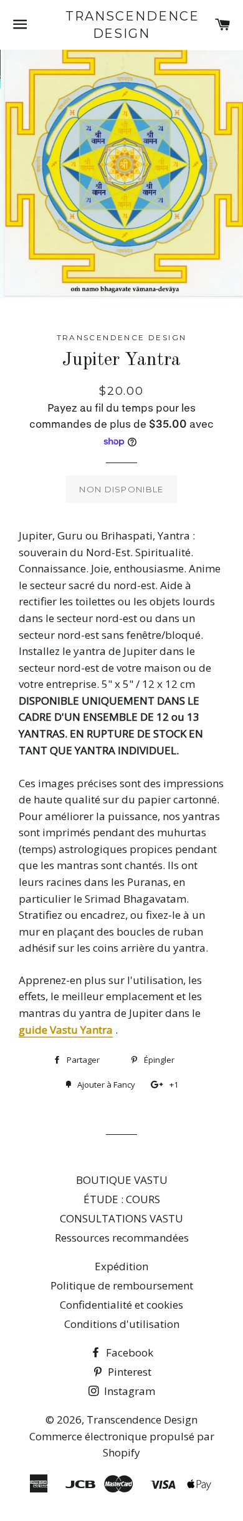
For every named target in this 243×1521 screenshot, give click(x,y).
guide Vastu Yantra (66, 1029)
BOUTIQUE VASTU (122, 1180)
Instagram (128, 1391)
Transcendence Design (121, 25)
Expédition (121, 1266)
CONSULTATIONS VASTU (121, 1218)
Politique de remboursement (121, 1285)
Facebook (128, 1352)
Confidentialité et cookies (121, 1305)
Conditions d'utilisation (121, 1324)
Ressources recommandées (122, 1237)
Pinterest (128, 1372)
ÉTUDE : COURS (121, 1199)
